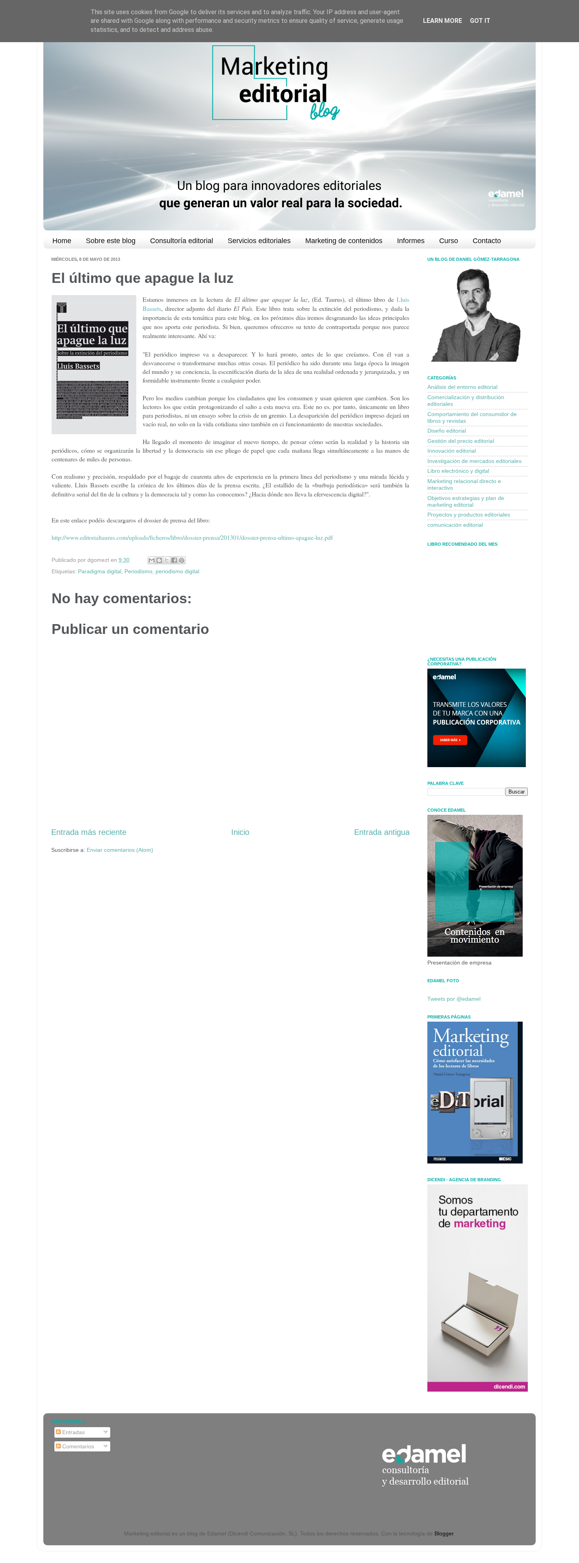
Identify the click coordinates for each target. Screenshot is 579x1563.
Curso (448, 241)
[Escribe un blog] (159, 560)
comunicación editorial (455, 525)
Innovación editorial (451, 451)
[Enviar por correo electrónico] (152, 560)
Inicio (240, 832)
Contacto (487, 241)
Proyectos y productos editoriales (468, 514)
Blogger (443, 1533)
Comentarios (77, 1446)
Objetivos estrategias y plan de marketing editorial (465, 501)
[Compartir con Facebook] (174, 560)
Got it (480, 20)
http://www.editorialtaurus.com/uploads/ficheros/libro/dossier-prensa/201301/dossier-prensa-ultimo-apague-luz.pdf (192, 537)
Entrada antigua (382, 832)
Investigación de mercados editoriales (474, 461)
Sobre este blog (110, 241)
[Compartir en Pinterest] (182, 560)
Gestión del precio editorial (460, 441)
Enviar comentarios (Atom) (120, 850)
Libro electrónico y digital (458, 471)
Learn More (442, 20)
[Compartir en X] (167, 560)
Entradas (73, 1432)
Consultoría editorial (181, 241)
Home (61, 241)
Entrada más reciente (88, 832)
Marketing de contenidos (343, 241)
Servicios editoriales (259, 241)
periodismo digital (177, 571)
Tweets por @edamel (454, 999)
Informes (411, 241)
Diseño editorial (446, 430)
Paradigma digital (99, 571)
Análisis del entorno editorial (462, 387)
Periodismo (138, 571)
